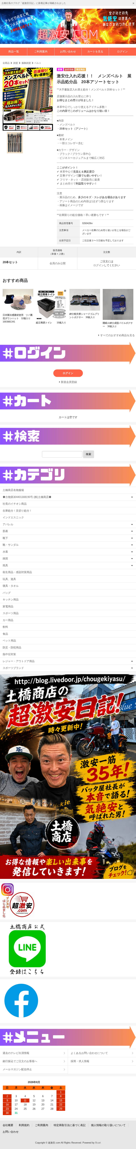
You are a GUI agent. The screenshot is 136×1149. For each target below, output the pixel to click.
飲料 (5, 626)
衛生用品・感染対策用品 (17, 572)
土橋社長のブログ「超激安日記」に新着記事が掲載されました (33, 3)
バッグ (7, 592)
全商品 (6, 63)
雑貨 (15, 63)
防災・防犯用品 (12, 647)
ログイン (122, 51)
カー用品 (8, 620)
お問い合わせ (68, 51)
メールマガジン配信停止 (17, 1069)
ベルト (37, 63)
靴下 (5, 537)
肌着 (5, 531)
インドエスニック (13, 517)
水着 (5, 551)
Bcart (98, 1142)
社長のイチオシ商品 (15, 503)
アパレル (8, 524)
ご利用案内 (40, 51)
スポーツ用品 (11, 613)
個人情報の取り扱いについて (108, 1125)
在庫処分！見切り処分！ (17, 510)
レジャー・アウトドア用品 (19, 661)
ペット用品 (9, 640)
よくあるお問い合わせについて (89, 1052)
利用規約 (24, 1125)
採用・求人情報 (80, 1061)
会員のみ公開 (58, 263)
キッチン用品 (11, 599)
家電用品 (8, 606)
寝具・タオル (11, 585)
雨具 (5, 565)
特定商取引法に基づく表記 (70, 1125)
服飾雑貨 (26, 63)
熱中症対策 (9, 654)
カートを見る (95, 51)
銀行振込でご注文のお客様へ (20, 1061)
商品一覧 (13, 51)
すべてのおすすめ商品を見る (117, 335)
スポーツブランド (13, 667)
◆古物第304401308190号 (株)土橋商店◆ (27, 496)
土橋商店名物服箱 (13, 490)
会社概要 (8, 1125)
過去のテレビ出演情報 (16, 1052)
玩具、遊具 (9, 579)
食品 (5, 633)
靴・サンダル (11, 544)
